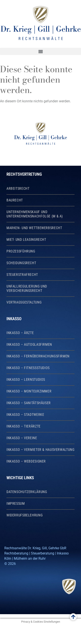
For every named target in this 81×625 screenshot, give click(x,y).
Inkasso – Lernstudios (25, 380)
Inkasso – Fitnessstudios (28, 368)
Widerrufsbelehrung (24, 515)
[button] (40, 51)
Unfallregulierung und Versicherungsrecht (26, 288)
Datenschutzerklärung (26, 492)
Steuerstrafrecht (22, 275)
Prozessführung (20, 251)
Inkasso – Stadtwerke (25, 415)
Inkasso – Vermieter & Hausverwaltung (40, 450)
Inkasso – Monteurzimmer (28, 391)
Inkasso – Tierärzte (23, 426)
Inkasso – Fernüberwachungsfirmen (38, 356)
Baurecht (14, 200)
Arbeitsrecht (18, 189)
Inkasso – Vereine (21, 438)
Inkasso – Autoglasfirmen (29, 345)
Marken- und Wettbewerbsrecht (34, 228)
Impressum (15, 504)
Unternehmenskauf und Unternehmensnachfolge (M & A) (34, 214)
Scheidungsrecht (21, 263)
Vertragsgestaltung (23, 302)
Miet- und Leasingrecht (26, 240)
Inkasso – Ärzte (20, 333)
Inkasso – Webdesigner (26, 461)
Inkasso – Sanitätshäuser (28, 403)
